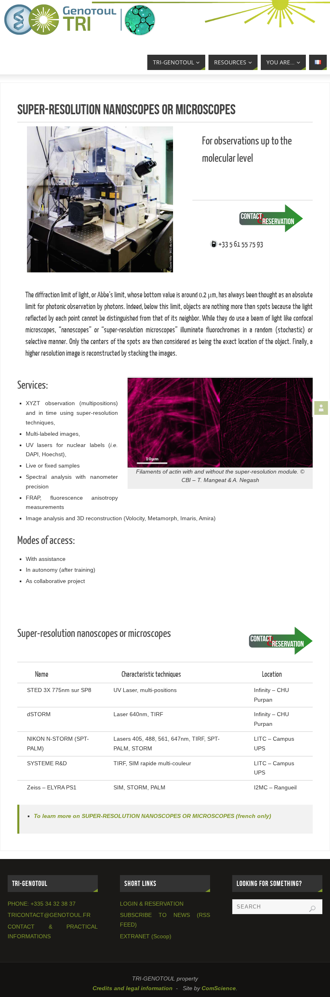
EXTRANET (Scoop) (145, 936)
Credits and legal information (133, 988)
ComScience (219, 988)
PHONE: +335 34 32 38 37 (42, 903)
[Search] (312, 909)
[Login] (321, 408)
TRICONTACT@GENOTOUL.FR (49, 915)
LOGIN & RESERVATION (152, 903)
